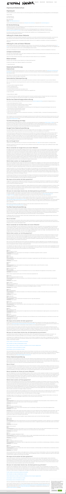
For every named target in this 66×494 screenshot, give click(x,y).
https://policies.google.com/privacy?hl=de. (24, 354)
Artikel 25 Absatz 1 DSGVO (49, 122)
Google (38, 142)
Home (27, 2)
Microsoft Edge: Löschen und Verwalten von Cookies (16, 349)
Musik (56, 2)
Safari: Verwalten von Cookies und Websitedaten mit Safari (17, 343)
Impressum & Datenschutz (11, 491)
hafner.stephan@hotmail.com (14, 20)
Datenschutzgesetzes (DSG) (37, 101)
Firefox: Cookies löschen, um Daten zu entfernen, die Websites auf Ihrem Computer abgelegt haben (24, 345)
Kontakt (27, 4)
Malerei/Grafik (42, 2)
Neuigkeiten (31, 2)
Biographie (37, 2)
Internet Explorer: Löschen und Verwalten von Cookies (16, 347)
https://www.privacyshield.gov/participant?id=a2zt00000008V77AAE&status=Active (35, 484)
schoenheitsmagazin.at (45, 22)
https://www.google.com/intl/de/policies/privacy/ (15, 204)
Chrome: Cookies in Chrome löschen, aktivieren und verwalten (17, 341)
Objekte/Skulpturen (49, 2)
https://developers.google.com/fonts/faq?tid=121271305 (16, 199)
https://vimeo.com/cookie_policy (24, 486)
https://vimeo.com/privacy (12, 487)
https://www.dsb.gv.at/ (14, 118)
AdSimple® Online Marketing (29, 22)
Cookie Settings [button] (54, 490)
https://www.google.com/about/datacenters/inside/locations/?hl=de (23, 323)
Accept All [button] (59, 490)
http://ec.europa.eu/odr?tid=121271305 (13, 30)
